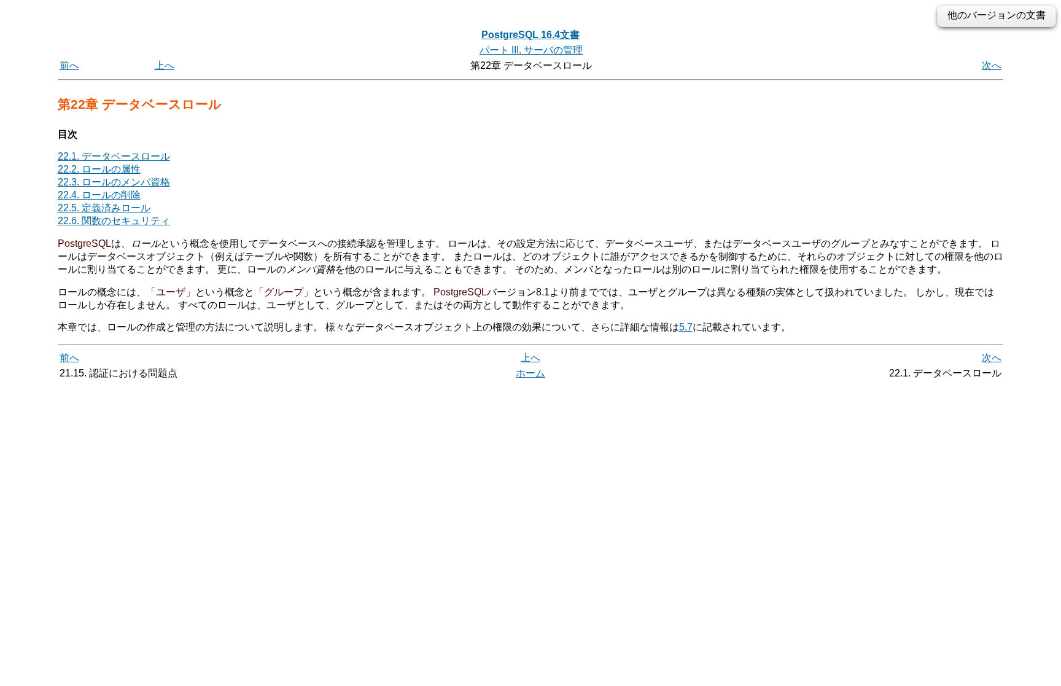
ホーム (530, 373)
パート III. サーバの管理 (531, 50)
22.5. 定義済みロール (104, 208)
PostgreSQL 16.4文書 (530, 34)
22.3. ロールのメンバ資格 (114, 182)
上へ (164, 65)
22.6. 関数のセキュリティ (114, 221)
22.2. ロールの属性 (99, 169)
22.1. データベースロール (114, 156)
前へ (69, 65)
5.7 (686, 327)
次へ (991, 65)
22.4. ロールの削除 (99, 195)
